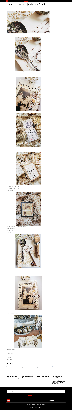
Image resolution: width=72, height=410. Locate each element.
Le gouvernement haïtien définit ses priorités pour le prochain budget (28, 377)
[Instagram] (63, 400)
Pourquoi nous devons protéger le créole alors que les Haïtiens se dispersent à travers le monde (12, 378)
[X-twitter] (59, 400)
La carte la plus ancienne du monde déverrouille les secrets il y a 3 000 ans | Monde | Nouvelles (43, 378)
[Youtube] (56, 400)
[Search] (63, 391)
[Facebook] (61, 400)
